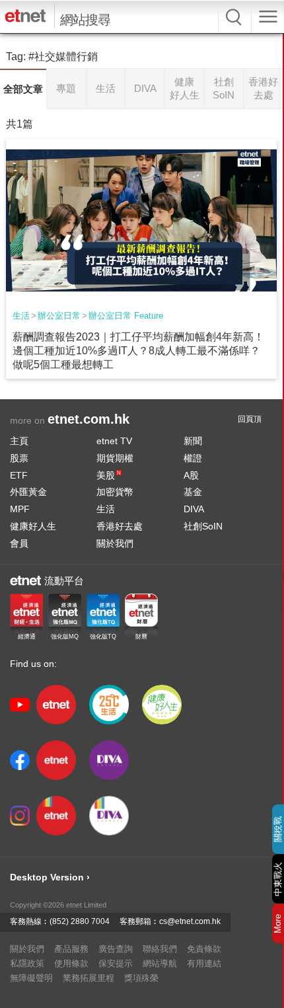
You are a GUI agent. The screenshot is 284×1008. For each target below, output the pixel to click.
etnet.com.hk (88, 419)
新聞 (193, 441)
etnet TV (114, 441)
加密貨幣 (114, 491)
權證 (193, 458)
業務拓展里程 (88, 978)
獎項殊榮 (141, 978)
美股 (108, 475)
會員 (19, 543)
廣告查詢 (115, 949)
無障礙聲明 (31, 978)
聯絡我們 (160, 949)
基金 (193, 491)
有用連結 (204, 963)
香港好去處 (119, 526)
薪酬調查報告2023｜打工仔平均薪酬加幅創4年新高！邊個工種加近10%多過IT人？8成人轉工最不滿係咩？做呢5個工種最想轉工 (138, 350)
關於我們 (114, 543)
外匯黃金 (28, 491)
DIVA (194, 509)
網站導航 (160, 963)
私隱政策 (27, 963)
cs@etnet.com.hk (190, 921)
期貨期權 (114, 458)
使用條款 (71, 963)
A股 (191, 475)
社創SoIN (203, 526)
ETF (19, 475)
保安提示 (115, 963)
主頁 (19, 441)
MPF (20, 509)
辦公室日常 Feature (126, 316)
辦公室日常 (59, 316)
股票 (19, 458)
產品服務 (71, 949)
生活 (21, 316)
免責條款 (204, 949)
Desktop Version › (50, 877)
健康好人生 (33, 526)
